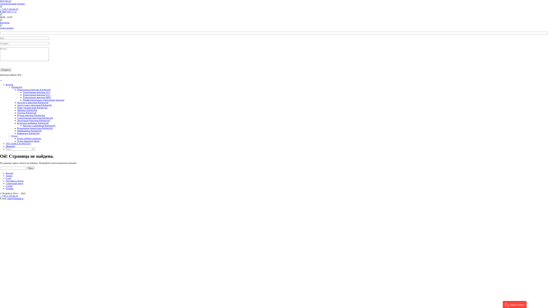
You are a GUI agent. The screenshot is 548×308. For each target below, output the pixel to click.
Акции (9, 176)
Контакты (5, 22)
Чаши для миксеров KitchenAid (32, 108)
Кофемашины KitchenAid (29, 131)
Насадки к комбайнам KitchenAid (39, 125)
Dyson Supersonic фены (28, 141)
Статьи (9, 186)
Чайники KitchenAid (27, 110)
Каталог (10, 84)
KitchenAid (16, 87)
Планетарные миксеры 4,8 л (36, 92)
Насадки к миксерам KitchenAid (32, 102)
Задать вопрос (7, 28)
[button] (515, 304)
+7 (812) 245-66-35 (9, 9)
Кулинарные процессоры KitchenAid (35, 128)
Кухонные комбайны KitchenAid (33, 123)
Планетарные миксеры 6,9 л (36, 95)
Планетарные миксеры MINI (37, 97)
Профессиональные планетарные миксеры (43, 100)
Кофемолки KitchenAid (28, 133)
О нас (8, 178)
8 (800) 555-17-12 (8, 12)
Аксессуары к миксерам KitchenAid (34, 105)
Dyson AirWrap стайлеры (29, 138)
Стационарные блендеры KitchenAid (35, 118)
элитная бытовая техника (12, 4)
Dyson (14, 136)
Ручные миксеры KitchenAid (31, 115)
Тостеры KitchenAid (26, 113)
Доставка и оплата (15, 181)
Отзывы (10, 188)
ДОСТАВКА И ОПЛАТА (18, 143)
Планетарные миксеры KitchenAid (34, 90)
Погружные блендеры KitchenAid (33, 120)
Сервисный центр (14, 183)
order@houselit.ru (15, 198)
